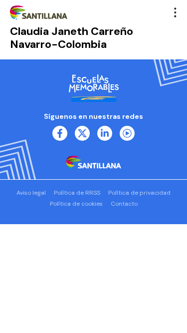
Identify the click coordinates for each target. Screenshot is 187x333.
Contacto (124, 204)
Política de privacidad (139, 193)
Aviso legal (31, 193)
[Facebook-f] (59, 133)
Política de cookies (76, 204)
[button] (176, 12)
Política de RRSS (77, 193)
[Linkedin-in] (104, 133)
